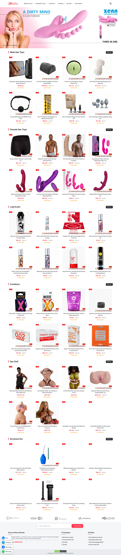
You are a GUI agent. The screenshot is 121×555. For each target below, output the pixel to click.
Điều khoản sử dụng (67, 537)
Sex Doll (14, 361)
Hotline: (16, 542)
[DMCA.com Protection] (60, 551)
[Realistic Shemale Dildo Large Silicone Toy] (100, 454)
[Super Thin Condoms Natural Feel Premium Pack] (73, 335)
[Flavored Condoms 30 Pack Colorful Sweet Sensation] (73, 300)
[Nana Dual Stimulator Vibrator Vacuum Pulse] (73, 180)
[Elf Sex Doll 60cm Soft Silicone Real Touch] (73, 377)
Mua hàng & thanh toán (95, 539)
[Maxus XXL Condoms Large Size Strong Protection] (20, 300)
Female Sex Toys (18, 129)
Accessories (16, 438)
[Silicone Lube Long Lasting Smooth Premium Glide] (20, 223)
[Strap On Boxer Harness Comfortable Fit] (20, 145)
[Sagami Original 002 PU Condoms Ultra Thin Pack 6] (47, 335)
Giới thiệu (64, 542)
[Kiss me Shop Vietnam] (13, 3)
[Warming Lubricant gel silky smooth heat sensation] (47, 258)
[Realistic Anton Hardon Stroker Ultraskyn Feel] (47, 145)
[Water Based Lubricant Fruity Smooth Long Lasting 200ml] (100, 490)
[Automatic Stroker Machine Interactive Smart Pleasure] (20, 68)
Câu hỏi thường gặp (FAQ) (96, 542)
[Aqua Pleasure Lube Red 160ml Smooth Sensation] (73, 258)
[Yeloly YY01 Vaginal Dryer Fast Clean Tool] (47, 490)
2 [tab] (61, 46)
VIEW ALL (109, 52)
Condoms (15, 284)
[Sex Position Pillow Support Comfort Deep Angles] (47, 68)
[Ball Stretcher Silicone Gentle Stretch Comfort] (100, 300)
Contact (64, 544)
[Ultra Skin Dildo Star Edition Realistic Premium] (73, 145)
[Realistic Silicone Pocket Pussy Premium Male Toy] (100, 377)
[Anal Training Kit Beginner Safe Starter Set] (73, 103)
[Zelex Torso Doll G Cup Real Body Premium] (47, 412)
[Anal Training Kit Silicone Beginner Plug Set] (100, 103)
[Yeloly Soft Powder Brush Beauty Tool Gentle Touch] (20, 490)
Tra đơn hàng (77, 526)
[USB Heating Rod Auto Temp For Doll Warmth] (73, 454)
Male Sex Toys (17, 52)
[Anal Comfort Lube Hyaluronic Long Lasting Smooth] (100, 258)
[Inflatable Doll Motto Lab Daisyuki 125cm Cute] (100, 412)
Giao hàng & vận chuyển (95, 537)
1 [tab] (59, 46)
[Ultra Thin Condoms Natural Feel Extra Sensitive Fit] (100, 335)
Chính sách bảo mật (68, 539)
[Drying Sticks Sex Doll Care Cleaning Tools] (73, 490)
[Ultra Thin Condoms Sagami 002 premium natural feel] (20, 335)
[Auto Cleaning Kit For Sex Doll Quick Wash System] (20, 454)
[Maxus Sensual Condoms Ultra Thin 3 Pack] (47, 300)
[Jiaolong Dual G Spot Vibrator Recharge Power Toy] (100, 145)
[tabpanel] (60, 27)
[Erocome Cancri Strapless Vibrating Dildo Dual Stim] (47, 180)
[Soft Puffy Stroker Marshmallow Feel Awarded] (100, 68)
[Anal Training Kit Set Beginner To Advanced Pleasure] (47, 103)
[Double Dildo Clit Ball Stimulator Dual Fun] (100, 180)
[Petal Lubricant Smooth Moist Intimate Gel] (100, 223)
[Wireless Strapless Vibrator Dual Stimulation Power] (20, 180)
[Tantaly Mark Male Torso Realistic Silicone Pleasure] (47, 377)
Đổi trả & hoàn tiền (94, 544)
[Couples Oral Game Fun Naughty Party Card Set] (73, 223)
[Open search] (110, 3)
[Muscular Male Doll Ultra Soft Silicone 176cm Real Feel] (20, 377)
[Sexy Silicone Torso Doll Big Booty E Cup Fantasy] (20, 412)
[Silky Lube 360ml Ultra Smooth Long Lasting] (47, 223)
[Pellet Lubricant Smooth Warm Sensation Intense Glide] (20, 258)
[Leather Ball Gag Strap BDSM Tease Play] (20, 103)
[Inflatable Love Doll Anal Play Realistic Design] (73, 412)
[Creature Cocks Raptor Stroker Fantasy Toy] (73, 68)
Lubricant (15, 206)
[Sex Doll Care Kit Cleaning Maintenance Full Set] (47, 454)
